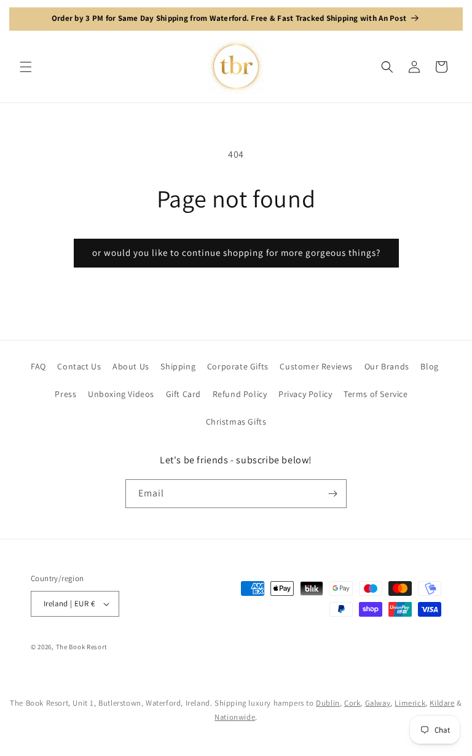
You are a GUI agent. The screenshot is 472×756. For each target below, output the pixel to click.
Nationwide (234, 717)
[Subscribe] (332, 493)
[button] (25, 66)
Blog (429, 366)
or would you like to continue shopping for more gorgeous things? (236, 252)
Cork (352, 703)
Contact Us (79, 366)
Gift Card (183, 393)
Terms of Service (376, 393)
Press (65, 393)
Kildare (442, 703)
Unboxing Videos (121, 393)
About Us (130, 366)
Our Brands (386, 366)
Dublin (328, 703)
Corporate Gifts (238, 366)
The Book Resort (82, 646)
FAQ (38, 366)
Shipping (177, 366)
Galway (378, 703)
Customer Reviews (316, 366)
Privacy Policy (305, 393)
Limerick (410, 703)
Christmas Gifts (236, 421)
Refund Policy (240, 393)
